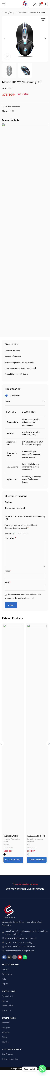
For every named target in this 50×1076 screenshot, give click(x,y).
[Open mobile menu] (3, 4)
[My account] (35, 4)
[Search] (46, 4)
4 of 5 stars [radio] (25, 534)
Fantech (6, 844)
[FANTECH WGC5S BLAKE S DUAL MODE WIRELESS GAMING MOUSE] (13, 729)
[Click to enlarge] (7, 56)
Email (8, 582)
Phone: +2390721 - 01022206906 (20, 946)
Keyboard (30, 841)
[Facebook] (4, 957)
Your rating (10, 533)
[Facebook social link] (9, 111)
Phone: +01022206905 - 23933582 (20, 938)
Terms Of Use (7, 1005)
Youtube (5, 1041)
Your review (10, 538)
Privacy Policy (7, 996)
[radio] (4, 854)
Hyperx (5, 983)
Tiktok (4, 1037)
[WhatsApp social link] (13, 111)
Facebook (6, 1022)
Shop (12, 12)
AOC (28, 844)
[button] (5, 38)
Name (8, 570)
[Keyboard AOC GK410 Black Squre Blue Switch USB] (37, 729)
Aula (4, 979)
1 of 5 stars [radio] (19, 534)
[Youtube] (20, 957)
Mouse (42, 12)
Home (4, 12)
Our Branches (7, 1054)
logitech (5, 969)
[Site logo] (25, 4)
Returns (5, 1000)
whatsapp (5, 1032)
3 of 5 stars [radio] (23, 534)
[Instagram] (9, 957)
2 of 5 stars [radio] (21, 534)
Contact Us (6, 1010)
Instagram (6, 1027)
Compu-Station (17, 1068)
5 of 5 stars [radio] (28, 534)
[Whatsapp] (25, 957)
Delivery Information (10, 1059)
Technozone (7, 974)
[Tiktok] (14, 957)
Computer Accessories (27, 12)
